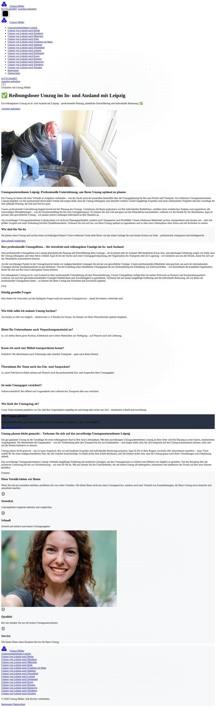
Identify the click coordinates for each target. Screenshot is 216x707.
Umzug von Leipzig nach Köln (23, 39)
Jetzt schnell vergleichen (13, 240)
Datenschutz (14, 73)
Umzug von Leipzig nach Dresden (25, 67)
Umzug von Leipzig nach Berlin (24, 30)
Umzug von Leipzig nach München (25, 36)
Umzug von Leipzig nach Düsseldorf (26, 47)
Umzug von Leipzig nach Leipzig (24, 50)
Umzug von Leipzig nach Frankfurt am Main (30, 41)
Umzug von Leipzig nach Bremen (25, 59)
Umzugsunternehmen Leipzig (22, 27)
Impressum (13, 70)
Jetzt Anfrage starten (11, 427)
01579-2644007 (9, 9)
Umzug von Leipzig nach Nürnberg (25, 64)
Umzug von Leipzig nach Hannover (26, 61)
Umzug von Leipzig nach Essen (24, 56)
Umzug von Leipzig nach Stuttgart (25, 44)
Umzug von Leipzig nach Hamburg (25, 33)
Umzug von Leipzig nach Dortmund (26, 53)
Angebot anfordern (27, 9)
